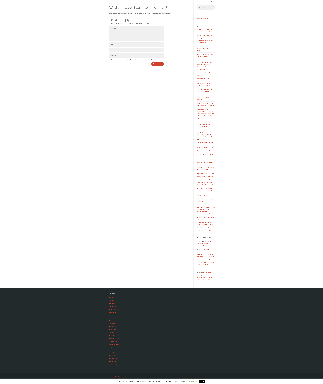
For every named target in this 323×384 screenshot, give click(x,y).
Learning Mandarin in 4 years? (205, 173)
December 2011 (113, 303)
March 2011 (112, 326)
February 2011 (113, 329)
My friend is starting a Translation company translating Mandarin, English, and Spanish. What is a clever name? (205, 134)
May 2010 (112, 355)
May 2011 (112, 321)
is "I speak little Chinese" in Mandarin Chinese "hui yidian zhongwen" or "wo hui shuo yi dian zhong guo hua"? (205, 264)
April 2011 (112, 323)
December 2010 (114, 335)
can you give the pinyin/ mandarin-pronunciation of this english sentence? (205, 124)
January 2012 (113, 300)
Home (198, 15)
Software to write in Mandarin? (206, 151)
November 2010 (114, 338)
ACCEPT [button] (202, 381)
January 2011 (113, 332)
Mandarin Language (203, 18)
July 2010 (112, 350)
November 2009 (114, 358)
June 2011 (112, 318)
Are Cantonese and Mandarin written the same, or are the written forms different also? (205, 145)
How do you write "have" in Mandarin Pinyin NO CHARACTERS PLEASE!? (205, 157)
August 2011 (112, 312)
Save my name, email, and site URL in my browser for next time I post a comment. (135, 60)
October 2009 (113, 361)
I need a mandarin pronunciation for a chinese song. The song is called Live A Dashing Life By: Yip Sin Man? (205, 113)
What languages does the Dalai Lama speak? (204, 244)
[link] (211, 2)
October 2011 (113, 306)
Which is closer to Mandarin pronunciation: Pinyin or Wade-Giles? (205, 48)
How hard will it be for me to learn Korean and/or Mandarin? (205, 97)
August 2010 (113, 347)
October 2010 (113, 341)
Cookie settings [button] (192, 381)
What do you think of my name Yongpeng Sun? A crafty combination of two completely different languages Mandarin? (206, 209)
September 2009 (114, 364)
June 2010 (112, 353)
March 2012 (112, 297)
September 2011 (114, 309)
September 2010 (114, 344)
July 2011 (111, 315)
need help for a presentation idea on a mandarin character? (205, 56)
